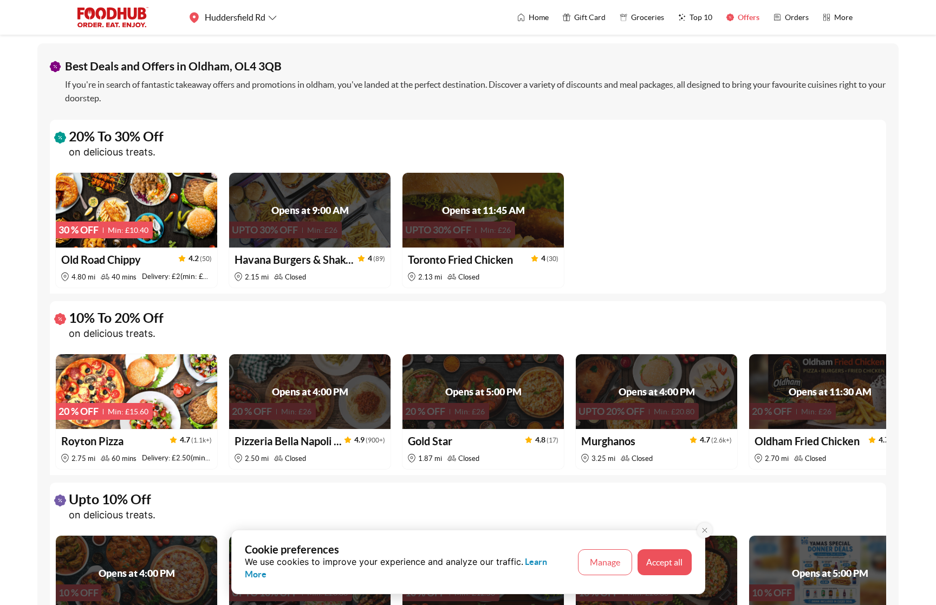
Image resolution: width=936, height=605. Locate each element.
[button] (136, 230)
